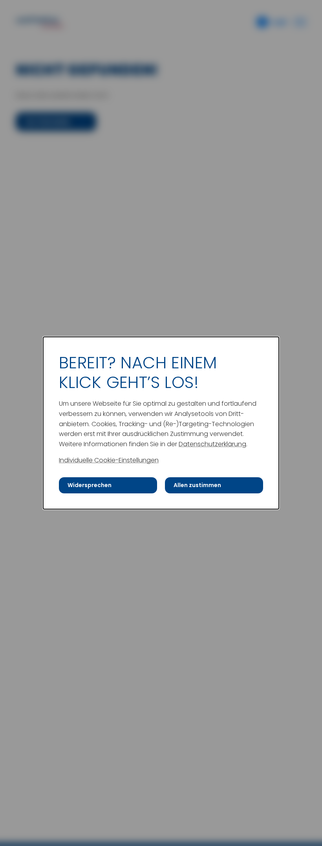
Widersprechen (90, 485)
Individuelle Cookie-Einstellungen (109, 460)
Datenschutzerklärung (212, 444)
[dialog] (161, 423)
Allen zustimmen (197, 485)
